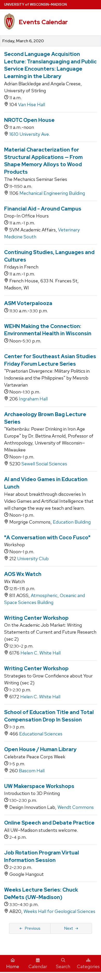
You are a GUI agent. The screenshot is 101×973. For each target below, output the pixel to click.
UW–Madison (35, 4)
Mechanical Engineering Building (52, 193)
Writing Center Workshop (36, 618)
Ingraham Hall (33, 399)
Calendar (37, 966)
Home (12, 966)
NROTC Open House (29, 120)
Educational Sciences (40, 734)
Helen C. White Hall (40, 653)
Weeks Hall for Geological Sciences (59, 911)
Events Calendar (43, 22)
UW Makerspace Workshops (39, 786)
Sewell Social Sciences (44, 464)
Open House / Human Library (40, 749)
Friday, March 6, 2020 (23, 41)
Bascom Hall (32, 771)
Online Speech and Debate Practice (49, 822)
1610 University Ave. (29, 134)
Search (63, 966)
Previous (32, 928)
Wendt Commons (75, 807)
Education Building (72, 522)
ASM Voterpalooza (28, 303)
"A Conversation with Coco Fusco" (47, 537)
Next (68, 928)
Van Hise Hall (31, 104)
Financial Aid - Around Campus (42, 208)
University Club (33, 558)
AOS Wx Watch (22, 574)
